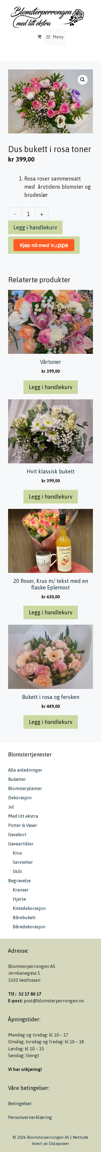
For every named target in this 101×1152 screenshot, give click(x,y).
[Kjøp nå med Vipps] (44, 245)
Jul (11, 807)
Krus (17, 853)
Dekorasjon (20, 797)
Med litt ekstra (23, 816)
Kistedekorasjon (29, 908)
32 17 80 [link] (27, 994)
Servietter (23, 862)
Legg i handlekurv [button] (50, 387)
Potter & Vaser (22, 825)
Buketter (17, 779)
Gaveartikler (20, 843)
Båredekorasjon (29, 926)
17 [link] (38, 994)
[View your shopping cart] (39, 37)
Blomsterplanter (25, 788)
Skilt (17, 871)
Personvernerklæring (30, 1117)
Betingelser (20, 1103)
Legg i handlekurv (35, 227)
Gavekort (17, 834)
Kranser (21, 890)
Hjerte (19, 899)
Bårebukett (24, 917)
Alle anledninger (25, 770)
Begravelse (19, 880)
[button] (83, 80)
